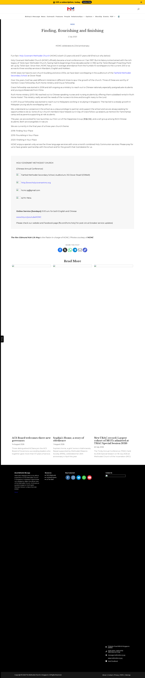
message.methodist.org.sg (116, 655)
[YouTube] (89, 477)
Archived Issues (51, 477)
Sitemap (127, 675)
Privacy (116, 675)
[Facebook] (60, 250)
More (16, 492)
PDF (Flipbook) (51, 475)
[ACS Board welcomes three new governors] (31, 349)
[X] (65, 250)
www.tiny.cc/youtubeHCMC (28, 217)
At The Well (50, 479)
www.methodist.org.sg (115, 658)
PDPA (122, 675)
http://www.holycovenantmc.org (36, 183)
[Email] (80, 250)
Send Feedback (113, 661)
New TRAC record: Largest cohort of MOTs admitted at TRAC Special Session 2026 (111, 441)
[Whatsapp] (70, 250)
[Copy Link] (85, 250)
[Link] (70, 9)
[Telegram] (75, 250)
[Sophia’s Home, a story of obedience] (72, 349)
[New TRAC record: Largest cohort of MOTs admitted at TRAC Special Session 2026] (113, 349)
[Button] (141, 2)
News (72, 24)
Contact (110, 675)
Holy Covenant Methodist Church (34, 56)
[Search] (138, 9)
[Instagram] (73, 477)
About (104, 675)
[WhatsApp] (84, 477)
